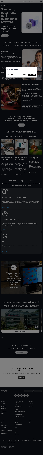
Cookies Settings (10, 74)
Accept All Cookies (32, 74)
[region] (21, 72)
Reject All (24, 74)
